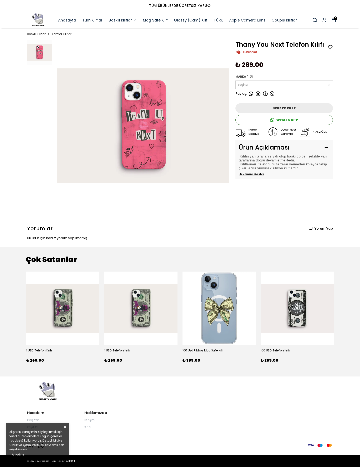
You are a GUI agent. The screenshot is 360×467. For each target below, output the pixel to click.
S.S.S (87, 427)
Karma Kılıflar (61, 34)
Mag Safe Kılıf (155, 20)
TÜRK (218, 20)
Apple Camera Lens (247, 20)
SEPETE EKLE (284, 108)
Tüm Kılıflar (92, 20)
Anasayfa (67, 20)
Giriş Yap (33, 420)
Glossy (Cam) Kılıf (191, 20)
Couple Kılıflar (284, 20)
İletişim (89, 420)
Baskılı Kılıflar (120, 20)
